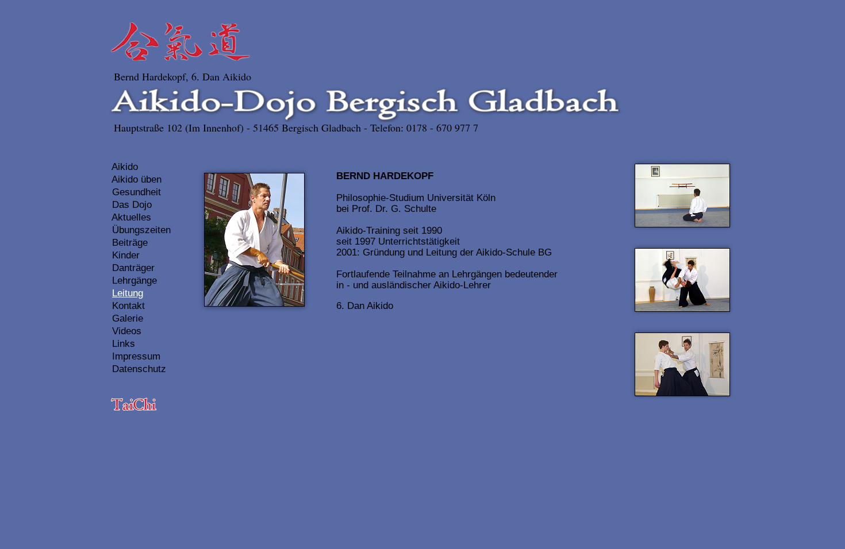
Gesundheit (136, 192)
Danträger (133, 267)
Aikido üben (137, 179)
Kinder (126, 255)
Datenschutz (139, 369)
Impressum (136, 356)
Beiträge (130, 242)
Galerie (127, 318)
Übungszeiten (141, 230)
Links (123, 343)
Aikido (125, 166)
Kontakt (128, 305)
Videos (126, 331)
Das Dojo (132, 204)
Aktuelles (131, 217)
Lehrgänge (134, 280)
